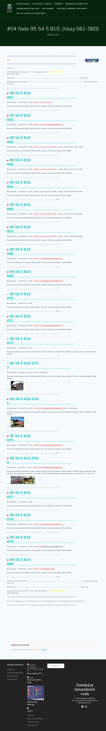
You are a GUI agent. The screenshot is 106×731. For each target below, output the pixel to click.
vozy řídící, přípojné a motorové (72, 9)
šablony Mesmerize (84, 703)
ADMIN (30, 711)
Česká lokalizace (12, 679)
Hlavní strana (22, 4)
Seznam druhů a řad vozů (27, 9)
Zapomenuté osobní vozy (76, 4)
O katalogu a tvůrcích (42, 4)
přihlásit (43, 649)
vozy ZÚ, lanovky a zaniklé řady (30, 13)
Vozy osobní (47, 9)
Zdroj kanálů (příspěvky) (15, 673)
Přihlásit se (10, 669)
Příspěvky (59, 4)
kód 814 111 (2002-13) (52, 546)
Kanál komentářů (13, 676)
